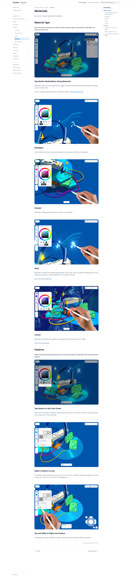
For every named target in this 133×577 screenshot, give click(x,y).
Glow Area (48, 279)
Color (16, 36)
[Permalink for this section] (51, 22)
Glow (106, 21)
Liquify (14, 53)
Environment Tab (78, 92)
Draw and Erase (19, 33)
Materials (17, 39)
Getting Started (17, 10)
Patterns (105, 25)
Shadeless (107, 16)
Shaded (107, 19)
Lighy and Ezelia (17, 73)
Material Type (107, 10)
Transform (15, 50)
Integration (16, 64)
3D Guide (15, 24)
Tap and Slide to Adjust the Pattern (112, 34)
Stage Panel (16, 56)
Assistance (15, 44)
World (47, 343)
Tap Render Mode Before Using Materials (111, 13)
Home (14, 21)
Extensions (15, 59)
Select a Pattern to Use (110, 31)
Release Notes (16, 67)
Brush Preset (18, 41)
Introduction (16, 16)
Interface (17, 30)
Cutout (106, 23)
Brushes (15, 27)
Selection (15, 47)
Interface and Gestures (19, 19)
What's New (16, 7)
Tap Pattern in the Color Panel (111, 28)
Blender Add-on (17, 70)
